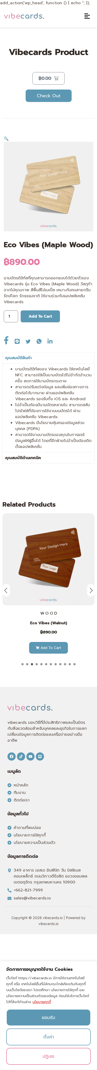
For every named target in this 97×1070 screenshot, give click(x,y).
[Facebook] (11, 756)
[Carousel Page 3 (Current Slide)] (32, 664)
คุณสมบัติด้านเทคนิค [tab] (23, 458)
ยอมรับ (48, 1017)
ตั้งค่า (48, 1036)
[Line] (40, 756)
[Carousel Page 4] (37, 664)
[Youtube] (30, 756)
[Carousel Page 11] (70, 664)
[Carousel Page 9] (60, 664)
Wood (49, 613)
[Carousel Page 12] (74, 664)
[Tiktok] (21, 756)
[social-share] (9, 339)
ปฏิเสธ (48, 1056)
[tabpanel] (48, 407)
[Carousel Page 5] (41, 664)
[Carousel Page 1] (22, 664)
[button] (87, 16)
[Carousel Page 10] (65, 664)
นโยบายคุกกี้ (42, 1002)
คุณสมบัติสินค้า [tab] (18, 358)
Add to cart (40, 316)
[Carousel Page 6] (46, 664)
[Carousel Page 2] (27, 664)
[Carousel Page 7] (51, 664)
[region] (48, 1015)
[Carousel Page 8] (55, 664)
